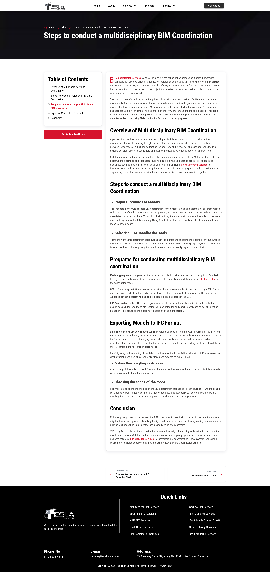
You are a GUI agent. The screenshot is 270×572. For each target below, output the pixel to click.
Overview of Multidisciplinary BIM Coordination (68, 88)
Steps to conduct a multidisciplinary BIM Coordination (71, 97)
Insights (167, 5)
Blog (64, 27)
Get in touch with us (73, 134)
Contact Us (214, 5)
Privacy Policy (165, 565)
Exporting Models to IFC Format (67, 113)
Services (127, 5)
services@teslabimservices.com (107, 556)
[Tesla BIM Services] (54, 5)
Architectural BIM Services (144, 507)
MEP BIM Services (140, 520)
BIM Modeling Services (142, 438)
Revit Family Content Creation (205, 520)
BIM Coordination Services (144, 534)
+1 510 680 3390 (53, 557)
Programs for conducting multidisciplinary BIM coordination (73, 106)
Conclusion (56, 117)
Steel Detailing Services (202, 527)
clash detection (208, 279)
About (111, 5)
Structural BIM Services (143, 513)
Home (97, 5)
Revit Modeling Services (202, 534)
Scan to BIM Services (201, 507)
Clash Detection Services (194, 164)
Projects (149, 5)
